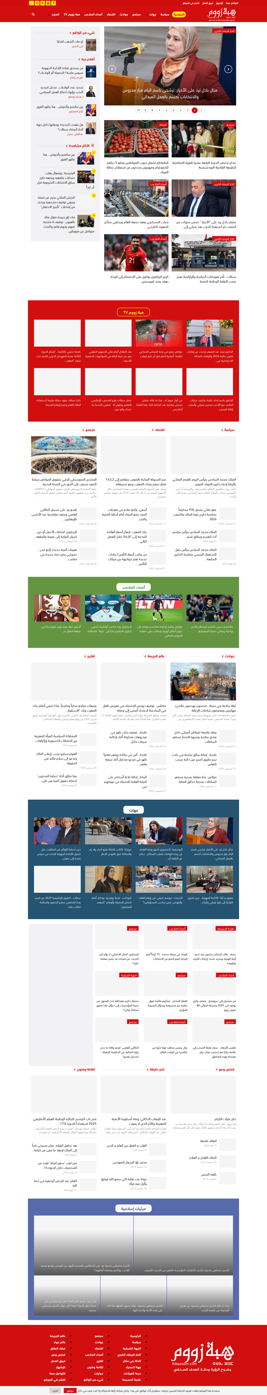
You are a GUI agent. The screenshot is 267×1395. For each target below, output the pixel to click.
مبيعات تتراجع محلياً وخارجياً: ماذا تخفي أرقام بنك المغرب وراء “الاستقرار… (65, 707)
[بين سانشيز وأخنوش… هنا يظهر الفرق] (91, 110)
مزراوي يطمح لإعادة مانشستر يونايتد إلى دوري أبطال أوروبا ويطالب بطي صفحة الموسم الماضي (159, 630)
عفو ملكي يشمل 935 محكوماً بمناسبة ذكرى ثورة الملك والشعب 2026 (195, 514)
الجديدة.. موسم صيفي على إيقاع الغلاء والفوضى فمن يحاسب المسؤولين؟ (160, 900)
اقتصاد (111, 14)
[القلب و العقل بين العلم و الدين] (157, 1149)
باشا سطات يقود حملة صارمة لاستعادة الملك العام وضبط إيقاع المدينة (58, 402)
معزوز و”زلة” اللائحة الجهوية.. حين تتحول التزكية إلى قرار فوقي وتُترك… (210, 900)
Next (112, 69)
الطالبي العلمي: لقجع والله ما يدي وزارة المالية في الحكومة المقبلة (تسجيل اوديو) (119, 1051)
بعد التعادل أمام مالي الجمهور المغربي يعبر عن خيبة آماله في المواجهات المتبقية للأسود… (108, 356)
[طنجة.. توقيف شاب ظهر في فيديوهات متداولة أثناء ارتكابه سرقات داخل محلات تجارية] (157, 736)
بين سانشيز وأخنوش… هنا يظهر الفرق (60, 106)
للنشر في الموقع (191, 2)
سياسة (164, 14)
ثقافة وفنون (95, 1367)
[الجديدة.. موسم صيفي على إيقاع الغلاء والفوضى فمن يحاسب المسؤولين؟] (159, 879)
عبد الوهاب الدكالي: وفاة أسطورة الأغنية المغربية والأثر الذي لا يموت (139, 1120)
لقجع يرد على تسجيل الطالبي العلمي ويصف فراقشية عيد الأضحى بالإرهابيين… (54, 514)
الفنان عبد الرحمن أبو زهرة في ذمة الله (55, 1182)
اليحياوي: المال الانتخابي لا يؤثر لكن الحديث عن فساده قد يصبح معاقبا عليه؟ (119, 958)
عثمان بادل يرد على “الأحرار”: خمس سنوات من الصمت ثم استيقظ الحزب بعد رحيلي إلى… (206, 223)
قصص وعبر (58, 1354)
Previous (228, 69)
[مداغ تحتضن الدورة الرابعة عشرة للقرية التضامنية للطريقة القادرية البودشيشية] (204, 138)
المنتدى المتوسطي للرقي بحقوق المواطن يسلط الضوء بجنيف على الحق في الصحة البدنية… (64, 481)
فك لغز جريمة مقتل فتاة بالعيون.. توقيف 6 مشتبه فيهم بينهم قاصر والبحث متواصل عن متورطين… (68, 224)
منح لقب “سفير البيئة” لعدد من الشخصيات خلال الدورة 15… (57, 1165)
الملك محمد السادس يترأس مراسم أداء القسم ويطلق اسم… (195, 533)
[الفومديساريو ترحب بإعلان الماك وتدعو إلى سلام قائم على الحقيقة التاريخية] (88, 757)
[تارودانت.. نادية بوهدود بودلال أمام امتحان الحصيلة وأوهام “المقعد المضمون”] (108, 879)
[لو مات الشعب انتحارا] (91, 45)
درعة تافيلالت (132, 1373)
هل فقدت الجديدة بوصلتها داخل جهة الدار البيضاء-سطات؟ (59, 126)
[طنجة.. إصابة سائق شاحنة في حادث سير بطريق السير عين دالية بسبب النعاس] (227, 758)
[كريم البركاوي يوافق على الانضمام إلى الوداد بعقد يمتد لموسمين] (136, 252)
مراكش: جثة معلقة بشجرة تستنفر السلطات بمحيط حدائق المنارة (196, 778)
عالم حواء (59, 1342)
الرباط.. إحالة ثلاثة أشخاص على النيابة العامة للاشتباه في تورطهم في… (125, 781)
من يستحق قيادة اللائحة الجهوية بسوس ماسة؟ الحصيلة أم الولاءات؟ (60, 69)
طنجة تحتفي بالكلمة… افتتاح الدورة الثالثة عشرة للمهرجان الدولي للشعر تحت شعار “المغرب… (58, 356)
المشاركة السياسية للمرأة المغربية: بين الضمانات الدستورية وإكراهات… (55, 737)
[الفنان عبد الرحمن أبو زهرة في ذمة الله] (88, 1184)
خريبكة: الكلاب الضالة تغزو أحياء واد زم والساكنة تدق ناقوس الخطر (110, 851)
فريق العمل (207, 2)
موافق (70, 1390)
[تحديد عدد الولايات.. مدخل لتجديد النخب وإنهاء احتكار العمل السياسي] (91, 91)
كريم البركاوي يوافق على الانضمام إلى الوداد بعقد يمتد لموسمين (139, 278)
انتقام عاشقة (208, 1140)
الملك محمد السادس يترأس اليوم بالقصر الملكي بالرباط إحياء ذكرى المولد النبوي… (204, 481)
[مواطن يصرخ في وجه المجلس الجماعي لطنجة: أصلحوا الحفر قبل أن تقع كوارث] (159, 333)
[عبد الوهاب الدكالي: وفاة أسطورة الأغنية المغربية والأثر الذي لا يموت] (133, 1095)
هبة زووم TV (72, 14)
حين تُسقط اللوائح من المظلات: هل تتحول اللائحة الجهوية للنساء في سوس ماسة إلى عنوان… (59, 853)
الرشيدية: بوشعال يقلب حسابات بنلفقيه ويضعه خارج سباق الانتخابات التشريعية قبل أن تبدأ (65, 179)
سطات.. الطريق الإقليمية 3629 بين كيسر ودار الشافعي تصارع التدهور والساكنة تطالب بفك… (58, 902)
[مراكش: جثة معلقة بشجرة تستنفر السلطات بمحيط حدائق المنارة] (227, 781)
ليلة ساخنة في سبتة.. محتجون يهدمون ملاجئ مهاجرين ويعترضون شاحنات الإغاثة (205, 707)
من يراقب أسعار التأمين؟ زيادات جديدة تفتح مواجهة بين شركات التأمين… (127, 558)
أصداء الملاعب (93, 14)
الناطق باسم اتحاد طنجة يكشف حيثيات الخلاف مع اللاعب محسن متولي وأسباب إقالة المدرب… (210, 404)
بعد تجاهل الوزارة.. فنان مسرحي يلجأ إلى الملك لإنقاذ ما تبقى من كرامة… (54, 1147)
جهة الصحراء (133, 1367)
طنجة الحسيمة (226, 928)
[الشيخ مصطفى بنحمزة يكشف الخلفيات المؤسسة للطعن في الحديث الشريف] (183, 1245)
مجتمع (136, 14)
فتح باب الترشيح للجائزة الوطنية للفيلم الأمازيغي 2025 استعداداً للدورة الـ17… (65, 1120)
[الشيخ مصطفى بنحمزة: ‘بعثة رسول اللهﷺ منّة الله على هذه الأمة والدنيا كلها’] (133, 1295)
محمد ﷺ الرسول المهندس (130, 1162)
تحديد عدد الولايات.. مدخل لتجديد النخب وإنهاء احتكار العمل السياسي (61, 89)
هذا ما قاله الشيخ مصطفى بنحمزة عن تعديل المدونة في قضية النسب (204, 1308)
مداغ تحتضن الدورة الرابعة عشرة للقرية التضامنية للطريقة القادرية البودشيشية (204, 164)
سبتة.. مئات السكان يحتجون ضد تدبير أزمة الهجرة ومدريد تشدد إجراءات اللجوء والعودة (214, 958)
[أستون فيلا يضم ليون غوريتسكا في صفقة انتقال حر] (57, 608)
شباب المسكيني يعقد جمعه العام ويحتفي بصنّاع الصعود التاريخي (136, 223)
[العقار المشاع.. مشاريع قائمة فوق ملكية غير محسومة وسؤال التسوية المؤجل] (165, 983)
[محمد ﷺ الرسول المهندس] (157, 1166)
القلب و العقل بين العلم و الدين (127, 1145)
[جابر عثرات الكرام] (203, 1095)
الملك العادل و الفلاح (203, 1157)
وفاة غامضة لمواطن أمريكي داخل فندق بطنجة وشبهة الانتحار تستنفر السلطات (195, 736)
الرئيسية (179, 14)
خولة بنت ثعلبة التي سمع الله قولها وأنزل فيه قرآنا (124, 1181)
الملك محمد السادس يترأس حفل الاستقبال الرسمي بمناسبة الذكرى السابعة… (195, 554)
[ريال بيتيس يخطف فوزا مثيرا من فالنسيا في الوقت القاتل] (165, 1030)
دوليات (98, 1373)
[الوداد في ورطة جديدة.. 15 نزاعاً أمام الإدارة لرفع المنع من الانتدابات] (165, 936)
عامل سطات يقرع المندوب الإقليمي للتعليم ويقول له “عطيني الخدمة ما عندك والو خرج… (111, 404)
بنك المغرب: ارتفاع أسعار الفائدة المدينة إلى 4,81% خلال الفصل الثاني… (127, 536)
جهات (152, 14)
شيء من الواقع (93, 1379)
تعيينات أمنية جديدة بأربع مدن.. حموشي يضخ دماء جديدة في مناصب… (57, 554)
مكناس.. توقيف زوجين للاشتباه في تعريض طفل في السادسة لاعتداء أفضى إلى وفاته (134, 707)
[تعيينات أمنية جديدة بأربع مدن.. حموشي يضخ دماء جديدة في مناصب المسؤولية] (88, 553)
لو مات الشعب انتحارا (70, 41)
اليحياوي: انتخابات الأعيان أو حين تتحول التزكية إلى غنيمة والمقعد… (55, 533)
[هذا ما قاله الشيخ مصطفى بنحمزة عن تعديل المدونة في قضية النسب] (200, 1295)
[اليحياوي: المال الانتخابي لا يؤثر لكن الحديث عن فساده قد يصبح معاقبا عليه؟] (116, 936)
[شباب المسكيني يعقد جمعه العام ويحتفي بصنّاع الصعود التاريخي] (136, 198)
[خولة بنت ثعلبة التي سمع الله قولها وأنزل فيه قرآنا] (157, 1183)
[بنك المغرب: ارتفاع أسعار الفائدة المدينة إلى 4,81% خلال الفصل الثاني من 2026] (157, 536)
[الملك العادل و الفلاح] (227, 1161)
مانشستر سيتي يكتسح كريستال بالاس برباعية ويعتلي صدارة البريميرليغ (212, 628)
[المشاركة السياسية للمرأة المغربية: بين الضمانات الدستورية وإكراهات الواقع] (88, 740)
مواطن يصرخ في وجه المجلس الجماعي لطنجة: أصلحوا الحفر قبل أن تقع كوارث (160, 354)
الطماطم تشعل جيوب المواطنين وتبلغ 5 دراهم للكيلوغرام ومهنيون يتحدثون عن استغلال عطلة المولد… (137, 167)
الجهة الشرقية (129, 975)
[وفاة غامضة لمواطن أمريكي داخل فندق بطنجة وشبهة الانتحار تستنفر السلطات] (227, 736)
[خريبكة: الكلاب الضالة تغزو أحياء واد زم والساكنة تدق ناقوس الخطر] (108, 830)
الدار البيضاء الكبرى (224, 183)
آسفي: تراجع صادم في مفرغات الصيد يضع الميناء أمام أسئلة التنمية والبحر (124, 514)
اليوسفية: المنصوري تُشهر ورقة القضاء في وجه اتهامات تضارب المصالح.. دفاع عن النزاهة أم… (160, 853)
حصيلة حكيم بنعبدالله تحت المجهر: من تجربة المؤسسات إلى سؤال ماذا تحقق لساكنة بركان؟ (117, 1005)
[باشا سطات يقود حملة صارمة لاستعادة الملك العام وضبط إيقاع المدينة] (57, 381)
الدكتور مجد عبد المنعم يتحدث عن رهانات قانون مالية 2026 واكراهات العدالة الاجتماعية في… (210, 356)
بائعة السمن (209, 1174)
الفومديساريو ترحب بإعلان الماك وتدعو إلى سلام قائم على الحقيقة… (56, 758)
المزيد (55, 14)
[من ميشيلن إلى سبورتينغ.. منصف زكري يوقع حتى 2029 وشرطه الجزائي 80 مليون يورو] (214, 983)
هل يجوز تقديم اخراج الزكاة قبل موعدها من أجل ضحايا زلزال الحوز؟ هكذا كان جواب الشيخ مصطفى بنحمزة (69, 1305)
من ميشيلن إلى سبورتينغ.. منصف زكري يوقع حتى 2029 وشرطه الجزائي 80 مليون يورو (214, 1005)
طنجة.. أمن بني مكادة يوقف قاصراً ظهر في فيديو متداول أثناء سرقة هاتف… (125, 759)
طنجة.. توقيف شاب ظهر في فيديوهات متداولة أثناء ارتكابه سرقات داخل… (128, 736)
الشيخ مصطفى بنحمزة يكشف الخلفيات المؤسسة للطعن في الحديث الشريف (187, 1270)
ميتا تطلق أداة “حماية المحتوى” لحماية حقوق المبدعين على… (57, 777)
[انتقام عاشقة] (227, 1144)
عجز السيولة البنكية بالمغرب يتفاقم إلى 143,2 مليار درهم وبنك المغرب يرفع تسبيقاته (136, 481)
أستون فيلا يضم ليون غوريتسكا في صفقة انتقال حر (61, 628)
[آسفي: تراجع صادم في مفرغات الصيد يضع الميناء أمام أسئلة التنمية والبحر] (157, 513)
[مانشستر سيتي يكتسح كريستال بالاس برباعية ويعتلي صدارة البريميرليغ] (209, 608)
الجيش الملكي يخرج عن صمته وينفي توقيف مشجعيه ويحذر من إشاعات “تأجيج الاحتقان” (56, 201)
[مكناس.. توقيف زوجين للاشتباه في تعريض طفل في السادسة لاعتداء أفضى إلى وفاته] (133, 681)
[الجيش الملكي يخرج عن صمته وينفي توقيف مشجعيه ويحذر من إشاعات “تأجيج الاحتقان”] (85, 201)
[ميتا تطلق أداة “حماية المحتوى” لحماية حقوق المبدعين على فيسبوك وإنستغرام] (88, 780)
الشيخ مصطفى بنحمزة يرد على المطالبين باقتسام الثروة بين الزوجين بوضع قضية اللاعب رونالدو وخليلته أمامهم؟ (85, 1268)
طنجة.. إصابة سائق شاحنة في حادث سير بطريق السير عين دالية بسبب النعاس (194, 759)
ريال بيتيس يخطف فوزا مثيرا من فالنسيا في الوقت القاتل (169, 1049)
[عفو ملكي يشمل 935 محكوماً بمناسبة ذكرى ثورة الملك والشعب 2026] (227, 513)
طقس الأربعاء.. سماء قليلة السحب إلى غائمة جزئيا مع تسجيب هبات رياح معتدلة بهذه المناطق (214, 1051)
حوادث (124, 14)
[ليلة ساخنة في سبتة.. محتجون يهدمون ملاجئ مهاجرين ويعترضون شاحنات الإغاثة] (203, 681)
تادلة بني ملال (132, 1360)
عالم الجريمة (57, 1335)
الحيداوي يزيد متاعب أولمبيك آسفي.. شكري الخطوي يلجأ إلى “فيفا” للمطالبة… (108, 628)
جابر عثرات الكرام (225, 1118)
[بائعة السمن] (227, 1178)
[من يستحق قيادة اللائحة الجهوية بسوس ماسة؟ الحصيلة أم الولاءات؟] (91, 72)
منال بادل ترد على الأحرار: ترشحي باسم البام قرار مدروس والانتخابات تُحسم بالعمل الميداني (170, 92)
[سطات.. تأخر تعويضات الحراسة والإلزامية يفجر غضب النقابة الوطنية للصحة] (204, 252)
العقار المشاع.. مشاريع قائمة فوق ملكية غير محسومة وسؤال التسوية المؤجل (167, 1005)
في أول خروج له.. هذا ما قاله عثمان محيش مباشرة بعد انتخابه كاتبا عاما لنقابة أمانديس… (159, 404)
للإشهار (219, 2)
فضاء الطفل (57, 1348)
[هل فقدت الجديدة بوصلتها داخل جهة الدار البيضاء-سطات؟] (91, 128)
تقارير (100, 1360)
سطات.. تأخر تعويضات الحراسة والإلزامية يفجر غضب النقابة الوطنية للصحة (206, 278)
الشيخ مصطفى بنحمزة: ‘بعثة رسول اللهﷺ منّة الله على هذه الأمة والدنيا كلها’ (135, 1308)
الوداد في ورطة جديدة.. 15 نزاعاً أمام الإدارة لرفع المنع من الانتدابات (166, 956)
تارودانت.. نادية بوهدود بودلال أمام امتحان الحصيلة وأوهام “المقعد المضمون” (112, 902)
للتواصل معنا (232, 2)
